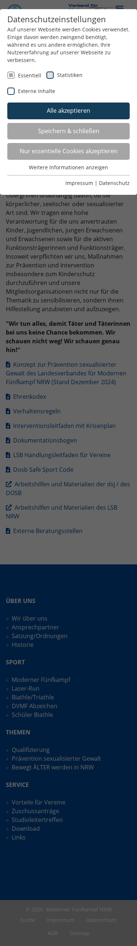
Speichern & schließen (68, 131)
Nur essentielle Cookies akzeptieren (69, 151)
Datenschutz (114, 182)
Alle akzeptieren (68, 111)
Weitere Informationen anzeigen (68, 167)
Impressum (79, 182)
